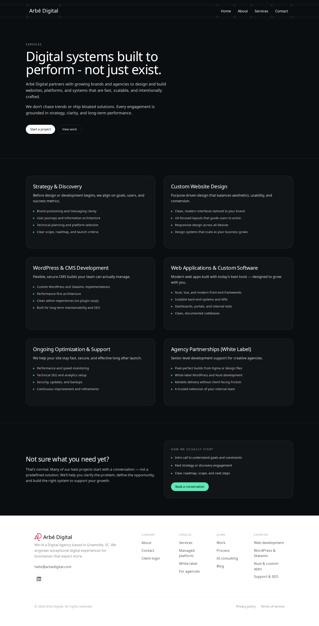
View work (69, 129)
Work (221, 542)
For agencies (189, 571)
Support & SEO (266, 576)
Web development (269, 542)
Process (223, 550)
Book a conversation (189, 487)
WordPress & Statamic (265, 553)
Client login (150, 558)
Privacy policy (246, 606)
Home (226, 11)
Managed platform (187, 553)
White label (188, 563)
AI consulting (227, 558)
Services (261, 11)
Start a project (40, 129)
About (243, 11)
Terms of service (272, 606)
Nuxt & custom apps (266, 566)
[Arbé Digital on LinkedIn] (39, 579)
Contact (281, 11)
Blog (220, 566)
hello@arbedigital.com (53, 566)
